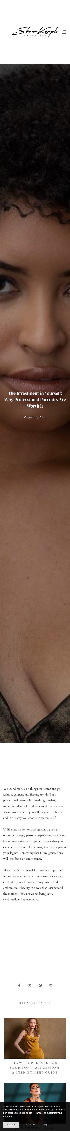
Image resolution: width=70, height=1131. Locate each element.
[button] (63, 32)
